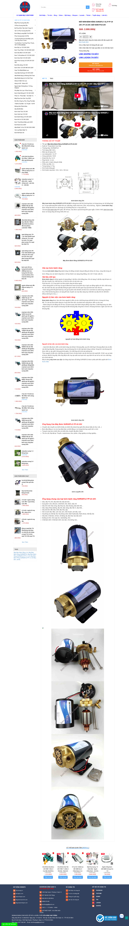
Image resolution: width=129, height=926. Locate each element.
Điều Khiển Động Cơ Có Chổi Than (24, 78)
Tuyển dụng (96, 15)
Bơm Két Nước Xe (19, 132)
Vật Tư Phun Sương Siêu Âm (22, 30)
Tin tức (49, 15)
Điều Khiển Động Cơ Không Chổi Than (25, 75)
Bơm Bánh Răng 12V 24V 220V (23, 117)
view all (86, 848)
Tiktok (88, 15)
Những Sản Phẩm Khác (21, 106)
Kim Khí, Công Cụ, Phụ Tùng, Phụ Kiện (25, 101)
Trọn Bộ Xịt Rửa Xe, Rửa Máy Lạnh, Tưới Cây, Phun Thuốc (24, 39)
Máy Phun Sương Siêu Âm (22, 23)
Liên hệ (104, 15)
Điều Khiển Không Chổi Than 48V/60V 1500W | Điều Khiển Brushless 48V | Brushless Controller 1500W (28, 223)
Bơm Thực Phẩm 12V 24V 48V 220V (24, 50)
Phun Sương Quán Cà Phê (22, 36)
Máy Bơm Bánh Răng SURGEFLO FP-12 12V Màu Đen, (25, 557)
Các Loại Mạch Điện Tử (21, 130)
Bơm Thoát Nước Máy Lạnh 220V (24, 122)
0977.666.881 (100, 9)
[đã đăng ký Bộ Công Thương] (106, 918)
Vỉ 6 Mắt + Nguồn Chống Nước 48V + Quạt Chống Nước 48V (28, 501)
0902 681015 (45, 898)
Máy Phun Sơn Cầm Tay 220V (23, 98)
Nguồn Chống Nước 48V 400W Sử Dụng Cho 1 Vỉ (107, 869)
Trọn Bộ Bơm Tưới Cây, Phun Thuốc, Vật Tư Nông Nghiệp (24, 44)
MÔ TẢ (44, 78)
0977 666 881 (45, 895)
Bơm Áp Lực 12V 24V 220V (22, 47)
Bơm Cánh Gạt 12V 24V (21, 114)
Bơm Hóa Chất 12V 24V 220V (23, 58)
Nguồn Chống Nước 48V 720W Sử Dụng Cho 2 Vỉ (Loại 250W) (28, 170)
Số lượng (82, 33)
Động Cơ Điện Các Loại (21, 81)
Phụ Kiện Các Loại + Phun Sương (23, 90)
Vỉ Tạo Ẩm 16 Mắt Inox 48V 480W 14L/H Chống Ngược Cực (28, 408)
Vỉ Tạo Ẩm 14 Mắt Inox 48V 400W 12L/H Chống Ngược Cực (28, 395)
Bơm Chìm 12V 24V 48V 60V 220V (24, 67)
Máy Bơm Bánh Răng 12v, (21, 552)
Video (61, 15)
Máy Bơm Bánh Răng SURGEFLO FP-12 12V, (25, 555)
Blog (55, 15)
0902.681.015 (100, 11)
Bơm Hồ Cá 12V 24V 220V (22, 119)
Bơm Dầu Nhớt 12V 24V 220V (23, 52)
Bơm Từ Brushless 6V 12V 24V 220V (25, 55)
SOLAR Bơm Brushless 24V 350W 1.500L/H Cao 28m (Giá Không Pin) (28, 158)
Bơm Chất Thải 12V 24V (21, 111)
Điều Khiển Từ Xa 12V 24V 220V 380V (25, 127)
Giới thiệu (42, 15)
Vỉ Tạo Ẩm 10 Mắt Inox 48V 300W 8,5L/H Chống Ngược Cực (28, 146)
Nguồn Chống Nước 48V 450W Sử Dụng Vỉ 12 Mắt (28, 287)
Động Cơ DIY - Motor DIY (21, 83)
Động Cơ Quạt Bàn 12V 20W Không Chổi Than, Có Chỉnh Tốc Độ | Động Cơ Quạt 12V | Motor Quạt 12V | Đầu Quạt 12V (28, 532)
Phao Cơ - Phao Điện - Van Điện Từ (24, 95)
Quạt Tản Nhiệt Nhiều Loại (22, 70)
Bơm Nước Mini (84, 42)
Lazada (81, 15)
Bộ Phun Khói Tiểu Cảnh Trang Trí (24, 28)
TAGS (51, 78)
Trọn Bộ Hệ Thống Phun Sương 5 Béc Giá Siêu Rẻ (28, 482)
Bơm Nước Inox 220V (20, 124)
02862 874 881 (45, 901)
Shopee (75, 15)
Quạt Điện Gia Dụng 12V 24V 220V (24, 73)
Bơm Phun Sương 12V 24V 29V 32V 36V (24, 61)
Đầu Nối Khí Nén (19, 109)
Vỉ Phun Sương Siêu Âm (21, 25)
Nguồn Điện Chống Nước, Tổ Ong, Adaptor (24, 87)
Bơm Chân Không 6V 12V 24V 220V (24, 93)
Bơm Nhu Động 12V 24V (21, 65)
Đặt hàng (67, 15)
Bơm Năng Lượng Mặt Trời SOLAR (24, 33)
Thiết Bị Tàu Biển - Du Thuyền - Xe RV (25, 103)
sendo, (19, 559)
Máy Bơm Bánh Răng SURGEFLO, (24, 553)
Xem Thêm (25, 470)
